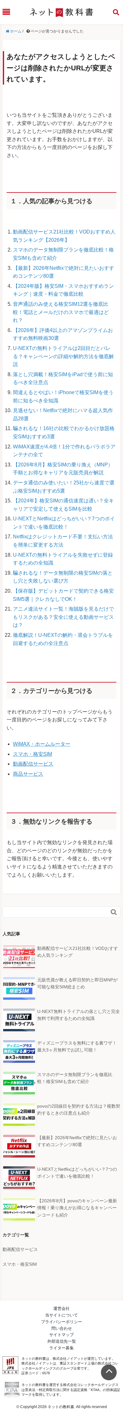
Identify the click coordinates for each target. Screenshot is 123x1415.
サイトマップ (61, 1334)
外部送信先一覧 (61, 1341)
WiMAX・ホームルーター (41, 744)
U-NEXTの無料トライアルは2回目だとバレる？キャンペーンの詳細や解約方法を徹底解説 (63, 356)
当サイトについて (61, 1315)
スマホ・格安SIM (32, 754)
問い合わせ (61, 1328)
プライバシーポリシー (61, 1321)
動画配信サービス (33, 764)
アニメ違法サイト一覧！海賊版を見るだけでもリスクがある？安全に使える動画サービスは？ (63, 617)
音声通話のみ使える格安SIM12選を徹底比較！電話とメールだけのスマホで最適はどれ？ (61, 312)
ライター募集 (61, 1348)
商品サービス (28, 774)
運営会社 (61, 1308)
